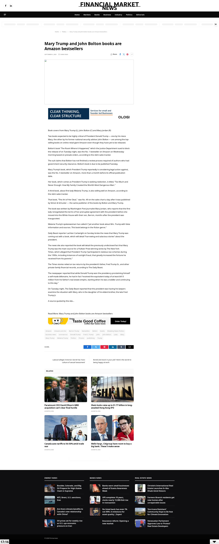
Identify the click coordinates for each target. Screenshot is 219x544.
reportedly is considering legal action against (107, 169)
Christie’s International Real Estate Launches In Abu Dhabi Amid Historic (160, 488)
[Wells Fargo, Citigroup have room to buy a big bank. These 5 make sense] (112, 428)
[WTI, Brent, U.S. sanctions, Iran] (49, 500)
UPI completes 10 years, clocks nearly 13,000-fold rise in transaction (115, 500)
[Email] (36, 139)
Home (77, 14)
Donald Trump (101, 136)
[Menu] (5, 14)
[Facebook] (36, 115)
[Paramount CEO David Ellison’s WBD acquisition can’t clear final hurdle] (65, 389)
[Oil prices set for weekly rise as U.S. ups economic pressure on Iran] (49, 523)
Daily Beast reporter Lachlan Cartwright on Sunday (71, 233)
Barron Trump (74, 331)
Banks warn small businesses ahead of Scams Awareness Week (115, 488)
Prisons (81, 338)
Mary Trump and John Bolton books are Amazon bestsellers (86, 313)
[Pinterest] (36, 133)
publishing (91, 338)
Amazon (83, 142)
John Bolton (107, 334)
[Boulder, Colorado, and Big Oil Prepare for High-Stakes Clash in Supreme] (49, 488)
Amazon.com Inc (60, 331)
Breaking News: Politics (115, 331)
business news (51, 334)
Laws (116, 334)
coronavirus (63, 334)
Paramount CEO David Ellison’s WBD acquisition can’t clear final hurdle (61, 406)
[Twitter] (36, 121)
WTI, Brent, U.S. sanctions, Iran (69, 498)
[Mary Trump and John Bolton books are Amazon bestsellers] (89, 82)
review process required (100, 160)
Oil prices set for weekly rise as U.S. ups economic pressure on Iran (69, 523)
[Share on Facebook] (120, 54)
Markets (87, 14)
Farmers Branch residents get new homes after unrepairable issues (160, 500)
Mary (122, 334)
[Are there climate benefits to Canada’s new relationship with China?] (49, 511)
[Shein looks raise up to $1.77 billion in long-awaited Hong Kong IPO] (112, 389)
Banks (97, 14)
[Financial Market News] (109, 5)
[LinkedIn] (36, 127)
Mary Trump (50, 338)
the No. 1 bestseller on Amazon (96, 151)
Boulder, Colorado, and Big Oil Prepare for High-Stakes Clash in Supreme (69, 488)
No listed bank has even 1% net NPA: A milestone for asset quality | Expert (114, 512)
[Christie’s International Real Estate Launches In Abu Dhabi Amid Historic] (140, 488)
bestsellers (86, 331)
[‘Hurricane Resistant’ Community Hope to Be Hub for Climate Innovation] (140, 512)
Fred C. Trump (88, 334)
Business (107, 14)
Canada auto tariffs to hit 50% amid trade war (64, 445)
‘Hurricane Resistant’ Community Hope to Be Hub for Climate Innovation (160, 512)
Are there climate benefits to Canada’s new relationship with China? (70, 512)
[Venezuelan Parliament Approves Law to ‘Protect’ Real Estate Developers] (140, 523)
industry (118, 14)
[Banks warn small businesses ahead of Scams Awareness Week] (95, 488)
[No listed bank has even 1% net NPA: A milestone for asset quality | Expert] (95, 512)
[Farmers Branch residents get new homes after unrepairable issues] (140, 500)
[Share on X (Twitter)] (123, 54)
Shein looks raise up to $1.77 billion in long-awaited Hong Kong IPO (111, 406)
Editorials (140, 14)
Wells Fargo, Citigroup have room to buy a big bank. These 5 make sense (111, 445)
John (98, 334)
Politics (129, 14)
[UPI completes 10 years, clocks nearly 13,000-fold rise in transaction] (95, 500)
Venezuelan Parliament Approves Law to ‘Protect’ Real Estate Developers (158, 523)
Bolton (95, 331)
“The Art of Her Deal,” (67, 199)
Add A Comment (89, 458)
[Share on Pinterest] (127, 54)
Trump (100, 338)
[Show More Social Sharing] (132, 54)
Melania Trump (81, 190)
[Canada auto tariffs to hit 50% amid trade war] (65, 428)
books (102, 331)
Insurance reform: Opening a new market (115, 522)
